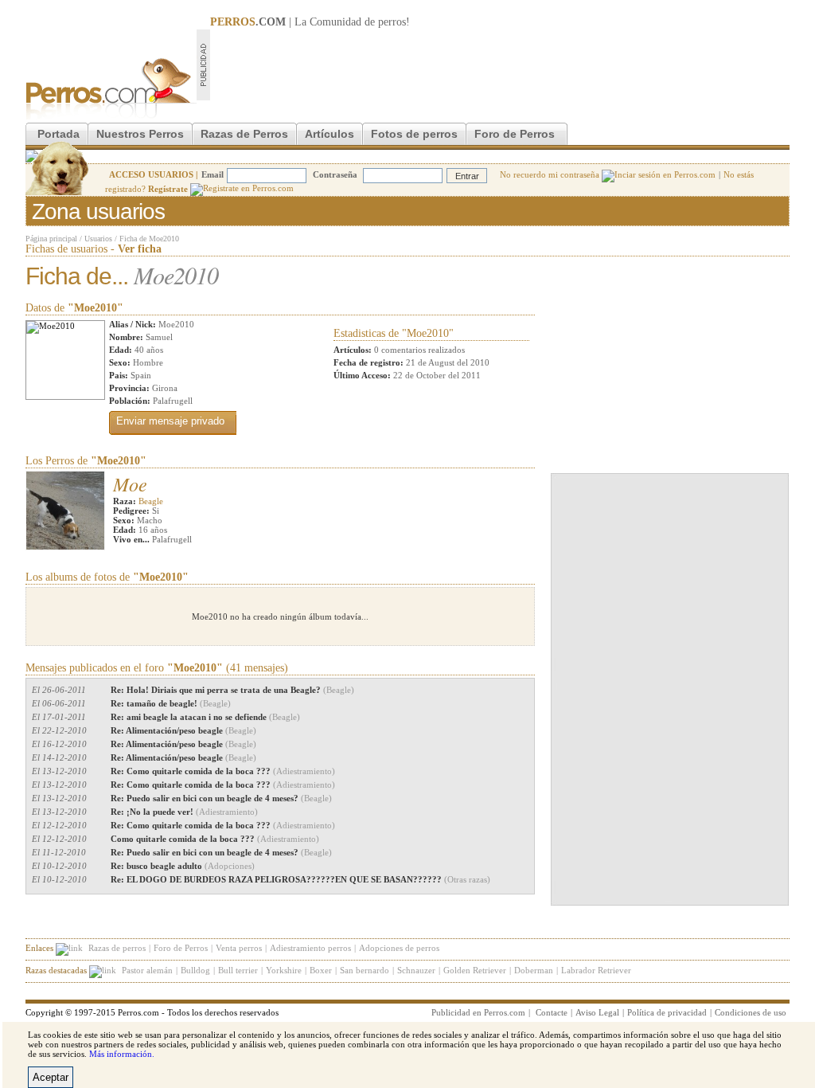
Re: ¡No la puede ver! (184, 811)
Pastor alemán (147, 970)
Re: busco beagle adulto (183, 866)
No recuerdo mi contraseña (551, 174)
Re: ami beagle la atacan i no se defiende (205, 717)
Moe (130, 483)
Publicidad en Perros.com (478, 1012)
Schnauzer (416, 970)
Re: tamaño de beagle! (171, 703)
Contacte (551, 1012)
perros (392, 22)
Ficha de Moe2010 (149, 238)
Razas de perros (117, 948)
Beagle (150, 501)
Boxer (321, 970)
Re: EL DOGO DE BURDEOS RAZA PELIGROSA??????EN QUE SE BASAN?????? (300, 879)
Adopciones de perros (399, 948)
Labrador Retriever (596, 970)
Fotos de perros (414, 133)
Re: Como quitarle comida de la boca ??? (223, 771)
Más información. (121, 1054)
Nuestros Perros (140, 133)
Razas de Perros (244, 133)
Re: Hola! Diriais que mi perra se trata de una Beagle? (232, 690)
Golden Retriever (474, 970)
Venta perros (239, 948)
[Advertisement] (500, 64)
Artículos (329, 133)
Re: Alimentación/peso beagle (183, 730)
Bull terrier (238, 970)
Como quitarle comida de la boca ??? (215, 838)
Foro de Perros (514, 133)
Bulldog (195, 970)
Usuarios (98, 238)
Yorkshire (284, 970)
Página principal (51, 238)
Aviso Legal (597, 1012)
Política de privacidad (667, 1012)
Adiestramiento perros (310, 948)
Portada (58, 133)
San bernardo (364, 970)
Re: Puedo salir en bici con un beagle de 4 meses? (221, 798)
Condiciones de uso (750, 1012)
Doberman (533, 970)
